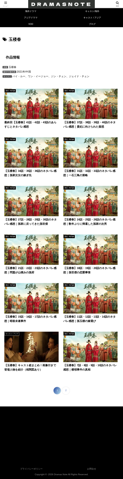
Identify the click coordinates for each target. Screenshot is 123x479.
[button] (113, 413)
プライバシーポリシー (31, 468)
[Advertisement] (61, 433)
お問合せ (91, 468)
